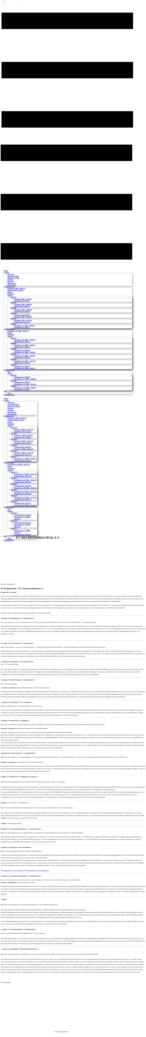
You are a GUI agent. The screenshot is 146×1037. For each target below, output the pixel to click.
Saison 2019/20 (11, 584)
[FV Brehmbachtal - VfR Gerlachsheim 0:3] (13, 870)
